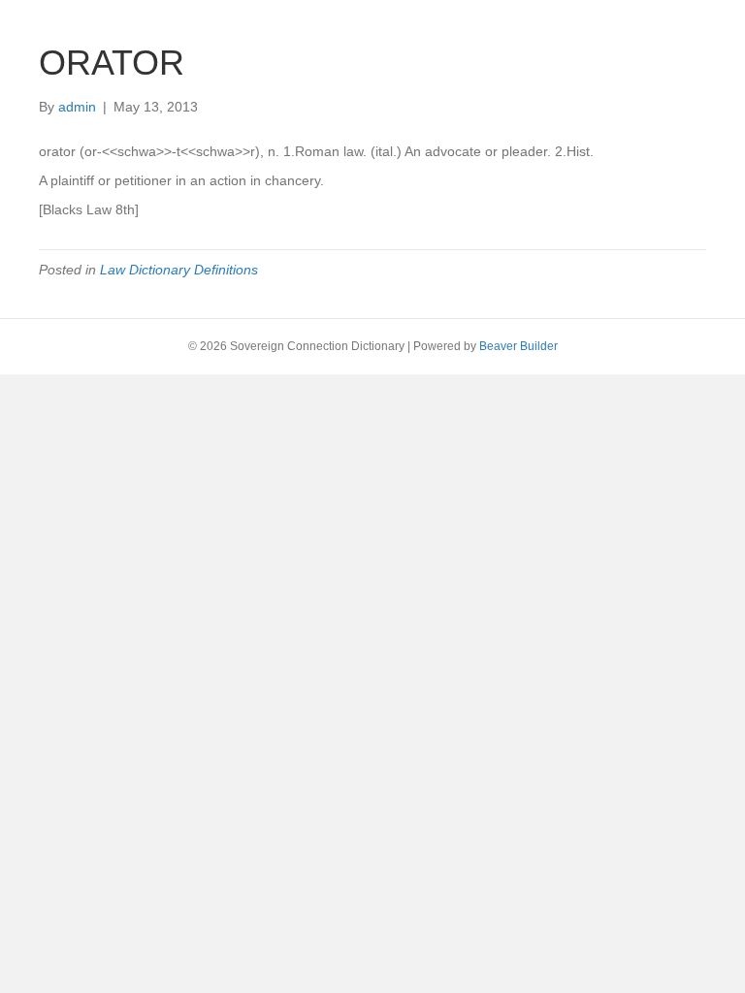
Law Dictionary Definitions (179, 269)
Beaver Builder (518, 346)
